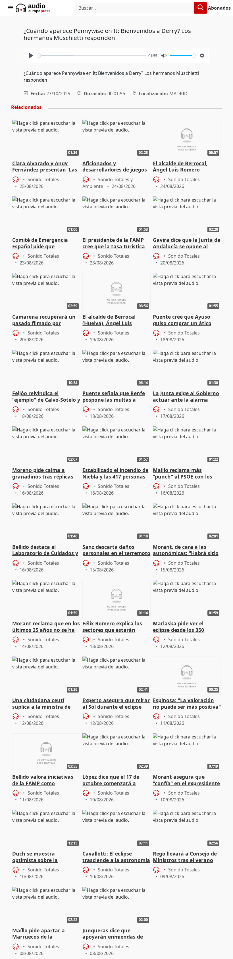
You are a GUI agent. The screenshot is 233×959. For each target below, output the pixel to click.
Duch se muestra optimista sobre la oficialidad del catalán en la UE (43, 857)
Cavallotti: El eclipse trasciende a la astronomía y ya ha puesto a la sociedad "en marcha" (116, 857)
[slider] (91, 55)
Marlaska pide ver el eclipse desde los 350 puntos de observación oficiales (181, 627)
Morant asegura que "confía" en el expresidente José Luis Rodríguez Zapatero (186, 780)
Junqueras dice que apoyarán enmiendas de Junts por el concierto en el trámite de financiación (116, 934)
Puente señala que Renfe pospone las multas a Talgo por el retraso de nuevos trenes (113, 397)
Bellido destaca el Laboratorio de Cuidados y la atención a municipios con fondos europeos (45, 550)
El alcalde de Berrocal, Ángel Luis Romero (180, 166)
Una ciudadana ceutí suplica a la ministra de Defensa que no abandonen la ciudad (41, 704)
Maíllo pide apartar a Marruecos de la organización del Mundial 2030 (44, 934)
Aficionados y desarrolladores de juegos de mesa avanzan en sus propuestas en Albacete (114, 167)
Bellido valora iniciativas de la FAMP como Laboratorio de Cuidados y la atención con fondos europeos (45, 780)
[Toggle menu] (10, 8)
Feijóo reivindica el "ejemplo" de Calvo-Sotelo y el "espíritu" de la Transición (46, 397)
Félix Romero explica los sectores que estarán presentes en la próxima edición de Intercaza (112, 627)
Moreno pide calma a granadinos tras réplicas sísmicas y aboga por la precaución (42, 473)
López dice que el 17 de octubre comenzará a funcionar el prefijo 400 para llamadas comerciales (115, 780)
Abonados (219, 8)
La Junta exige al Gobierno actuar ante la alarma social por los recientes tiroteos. (186, 397)
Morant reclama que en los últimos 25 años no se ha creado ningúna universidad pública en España (46, 627)
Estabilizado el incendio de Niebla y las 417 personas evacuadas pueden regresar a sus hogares (115, 473)
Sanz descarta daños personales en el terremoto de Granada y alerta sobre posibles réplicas (116, 550)
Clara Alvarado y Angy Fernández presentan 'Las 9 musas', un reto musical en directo (44, 167)
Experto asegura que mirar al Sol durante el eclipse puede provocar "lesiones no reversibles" (116, 704)
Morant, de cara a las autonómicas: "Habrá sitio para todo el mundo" (186, 550)
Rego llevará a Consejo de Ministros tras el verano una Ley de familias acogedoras (185, 857)
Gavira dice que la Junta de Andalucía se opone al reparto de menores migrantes (186, 243)
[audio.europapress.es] (41, 8)
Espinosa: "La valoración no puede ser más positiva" (187, 703)
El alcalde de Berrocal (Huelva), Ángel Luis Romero (109, 320)
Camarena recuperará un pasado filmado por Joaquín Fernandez (44, 320)
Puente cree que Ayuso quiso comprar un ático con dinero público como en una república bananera (183, 320)
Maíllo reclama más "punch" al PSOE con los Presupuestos (182, 473)
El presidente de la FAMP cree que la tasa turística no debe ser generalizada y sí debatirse (115, 243)
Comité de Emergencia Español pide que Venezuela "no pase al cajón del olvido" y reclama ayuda (45, 243)
